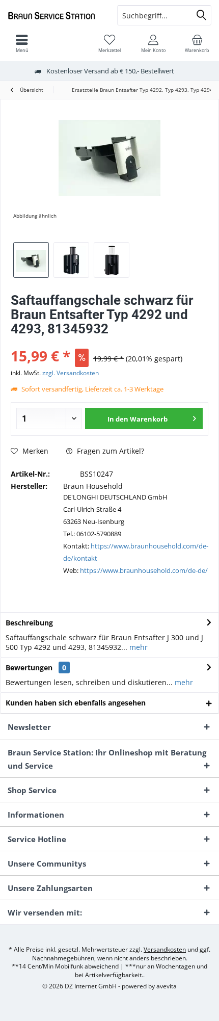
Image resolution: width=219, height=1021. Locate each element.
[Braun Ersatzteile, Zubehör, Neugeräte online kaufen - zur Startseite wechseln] (55, 15)
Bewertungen (29, 667)
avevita (166, 986)
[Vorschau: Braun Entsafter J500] (71, 260)
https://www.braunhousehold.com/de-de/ (144, 570)
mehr (137, 647)
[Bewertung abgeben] (109, 342)
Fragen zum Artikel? (109, 451)
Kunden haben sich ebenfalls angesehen (76, 703)
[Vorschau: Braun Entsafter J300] (111, 260)
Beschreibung (29, 622)
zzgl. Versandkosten (70, 373)
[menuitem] (197, 43)
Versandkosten (165, 949)
